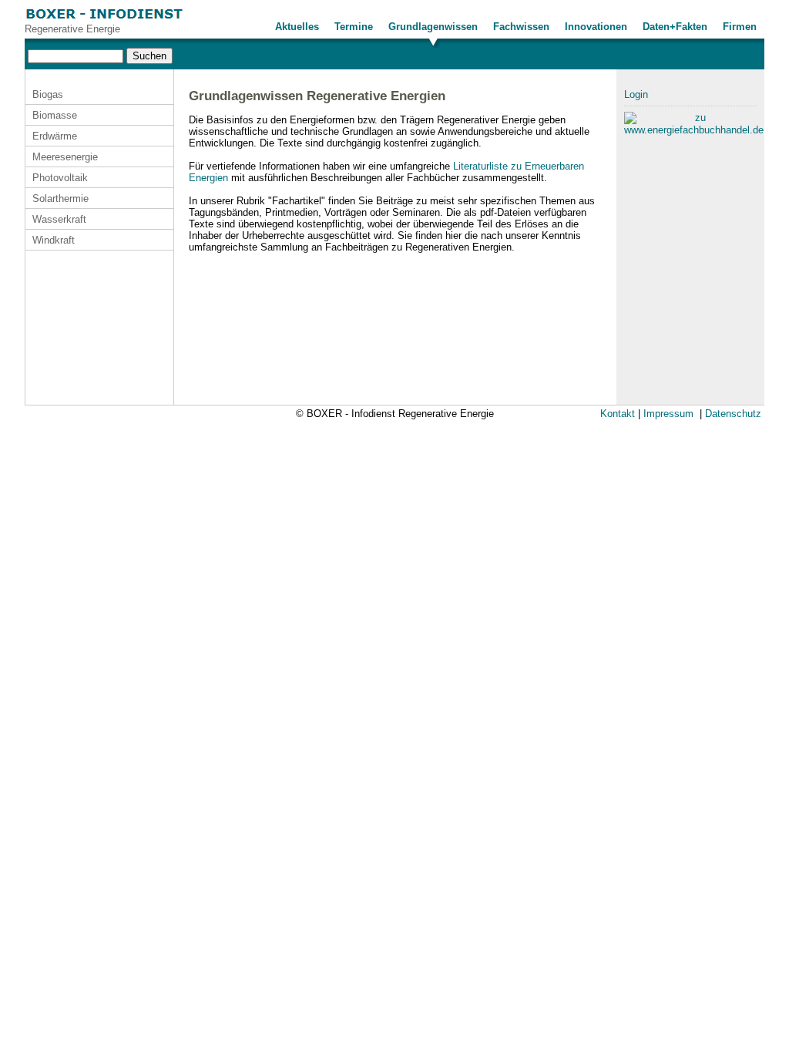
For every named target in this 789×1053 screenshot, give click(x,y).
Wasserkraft (59, 219)
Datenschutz (733, 413)
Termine (353, 26)
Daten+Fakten (675, 26)
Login (636, 94)
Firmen (740, 26)
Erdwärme (54, 136)
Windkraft (53, 240)
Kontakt (617, 413)
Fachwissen (521, 26)
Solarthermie (60, 198)
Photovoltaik (60, 177)
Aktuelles (297, 26)
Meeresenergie (65, 157)
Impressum (668, 413)
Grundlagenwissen (433, 26)
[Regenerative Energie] (104, 19)
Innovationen (596, 26)
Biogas (47, 94)
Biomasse (54, 115)
